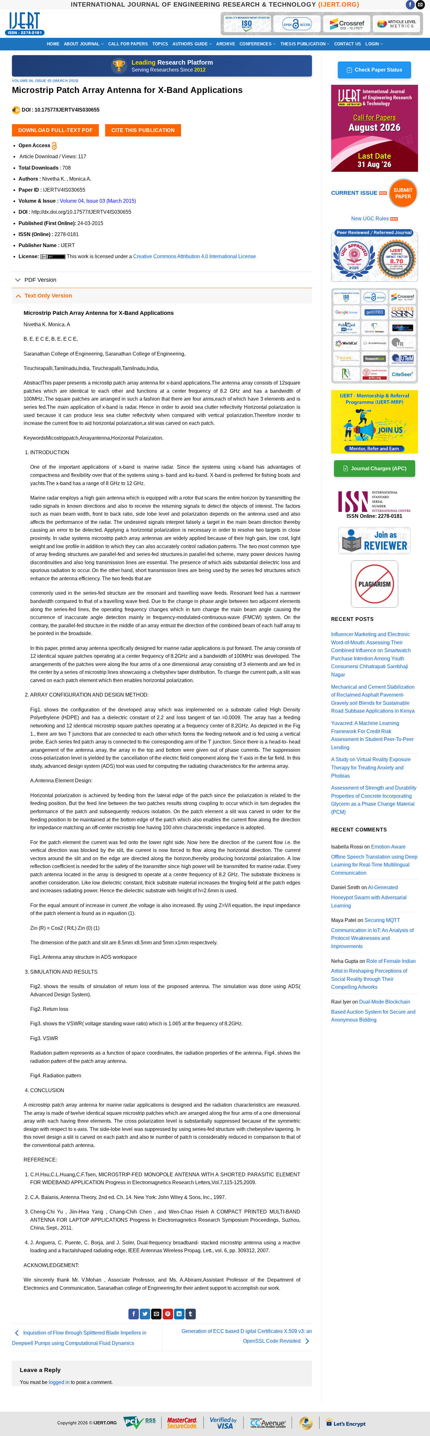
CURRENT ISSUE (355, 193)
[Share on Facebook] (133, 1314)
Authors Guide (190, 44)
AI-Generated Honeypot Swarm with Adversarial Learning (369, 896)
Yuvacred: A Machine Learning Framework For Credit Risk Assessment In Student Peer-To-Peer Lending (372, 735)
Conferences (256, 44)
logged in (59, 1382)
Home (53, 44)
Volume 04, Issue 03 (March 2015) (45, 81)
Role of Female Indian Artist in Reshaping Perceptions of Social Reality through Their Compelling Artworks (373, 974)
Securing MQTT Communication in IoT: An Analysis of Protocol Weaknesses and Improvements (372, 933)
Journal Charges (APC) (378, 468)
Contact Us (347, 44)
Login (372, 44)
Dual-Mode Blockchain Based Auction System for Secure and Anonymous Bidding (373, 1010)
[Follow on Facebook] (410, 4)
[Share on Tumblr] (190, 1314)
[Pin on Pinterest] (168, 1314)
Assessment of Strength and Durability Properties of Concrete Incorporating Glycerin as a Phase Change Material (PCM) (373, 800)
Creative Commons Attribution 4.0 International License (194, 256)
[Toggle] (18, 280)
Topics (160, 44)
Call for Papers (128, 44)
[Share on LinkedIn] (179, 1314)
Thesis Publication (303, 44)
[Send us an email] (420, 4)
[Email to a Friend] (156, 1314)
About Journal (81, 44)
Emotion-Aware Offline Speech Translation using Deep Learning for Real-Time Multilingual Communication (374, 860)
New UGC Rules (370, 218)
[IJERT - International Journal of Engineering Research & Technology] (25, 24)
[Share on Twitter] (145, 1314)
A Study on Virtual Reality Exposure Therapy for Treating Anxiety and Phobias (371, 767)
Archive (225, 44)
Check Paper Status (378, 69)
